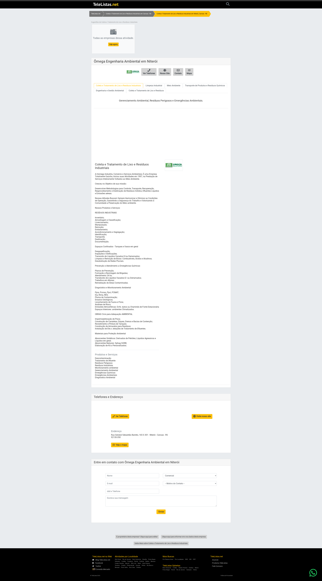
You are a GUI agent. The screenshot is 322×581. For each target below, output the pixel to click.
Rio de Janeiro (127, 559)
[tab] (118, 85)
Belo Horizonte (136, 559)
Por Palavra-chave (168, 559)
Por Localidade (179, 559)
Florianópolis (130, 565)
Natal (139, 563)
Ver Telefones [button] (121, 416)
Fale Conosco (217, 566)
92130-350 (116, 437)
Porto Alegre (151, 559)
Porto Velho (124, 567)
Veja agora (113, 44)
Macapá (117, 567)
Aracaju (138, 565)
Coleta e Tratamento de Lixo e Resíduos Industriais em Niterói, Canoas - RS (182, 14)
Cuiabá (123, 565)
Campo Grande (119, 563)
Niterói (196, 567)
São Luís (133, 563)
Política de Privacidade (227, 575)
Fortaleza (130, 561)
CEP (194, 559)
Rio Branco (150, 565)
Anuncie (215, 560)
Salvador (117, 561)
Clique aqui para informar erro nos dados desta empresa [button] (184, 537)
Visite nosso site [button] (203, 416)
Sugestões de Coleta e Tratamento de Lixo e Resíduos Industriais (114, 22)
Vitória (143, 565)
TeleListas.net (95, 14)
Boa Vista (132, 567)
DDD (186, 559)
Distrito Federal (183, 567)
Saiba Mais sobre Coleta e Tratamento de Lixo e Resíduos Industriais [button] (161, 543)
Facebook (99, 563)
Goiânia (141, 561)
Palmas (138, 567)
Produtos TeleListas (220, 563)
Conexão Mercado (102, 569)
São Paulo (118, 559)
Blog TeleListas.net (102, 560)
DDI (190, 559)
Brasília (145, 559)
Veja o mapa (121, 445)
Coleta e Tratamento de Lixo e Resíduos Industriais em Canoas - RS (128, 14)
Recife (136, 561)
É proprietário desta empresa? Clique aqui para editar (137, 537)
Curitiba (124, 561)
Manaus (153, 561)
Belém (147, 561)
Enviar (161, 511)
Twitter (98, 566)
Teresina (117, 565)
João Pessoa (146, 563)
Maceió (127, 563)
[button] (148, 72)
